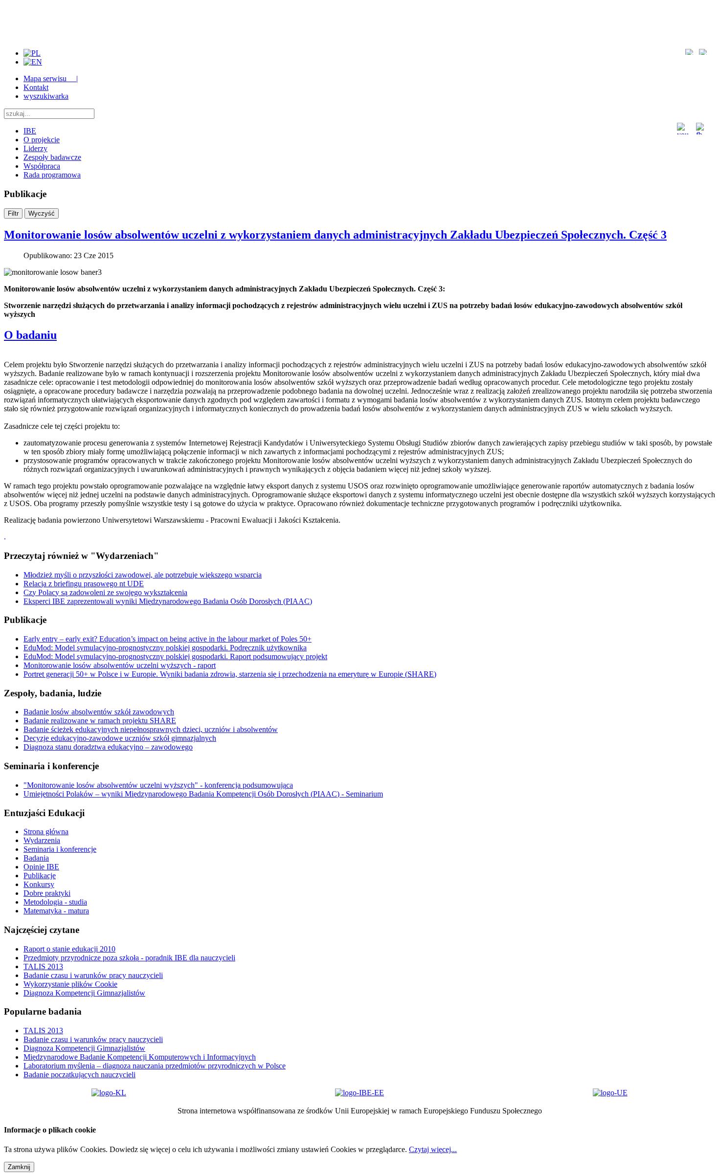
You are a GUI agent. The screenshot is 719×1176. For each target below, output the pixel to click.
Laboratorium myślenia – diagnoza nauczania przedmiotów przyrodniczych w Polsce (154, 1066)
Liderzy (35, 148)
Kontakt (35, 87)
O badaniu (30, 335)
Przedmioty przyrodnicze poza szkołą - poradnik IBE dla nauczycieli (129, 958)
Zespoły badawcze (52, 157)
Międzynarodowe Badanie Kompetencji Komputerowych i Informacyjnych (139, 1057)
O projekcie (41, 139)
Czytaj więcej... (433, 1149)
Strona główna (45, 831)
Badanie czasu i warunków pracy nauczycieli (93, 975)
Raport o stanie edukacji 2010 (69, 949)
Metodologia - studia (55, 902)
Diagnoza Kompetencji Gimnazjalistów (84, 993)
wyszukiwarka (45, 96)
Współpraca (41, 166)
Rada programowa (52, 175)
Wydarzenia (41, 840)
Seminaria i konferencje (59, 849)
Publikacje (39, 875)
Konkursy (38, 884)
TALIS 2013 (43, 966)
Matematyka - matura (56, 911)
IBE (29, 131)
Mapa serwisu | (50, 78)
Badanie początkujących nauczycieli (79, 1074)
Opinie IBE (41, 867)
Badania (36, 858)
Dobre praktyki (46, 893)
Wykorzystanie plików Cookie (70, 984)
